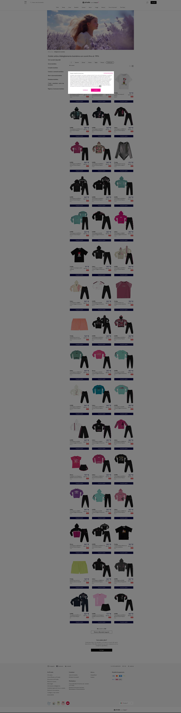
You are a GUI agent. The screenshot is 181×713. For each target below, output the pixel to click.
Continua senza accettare (108, 73)
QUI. (100, 86)
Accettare (96, 90)
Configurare (85, 90)
